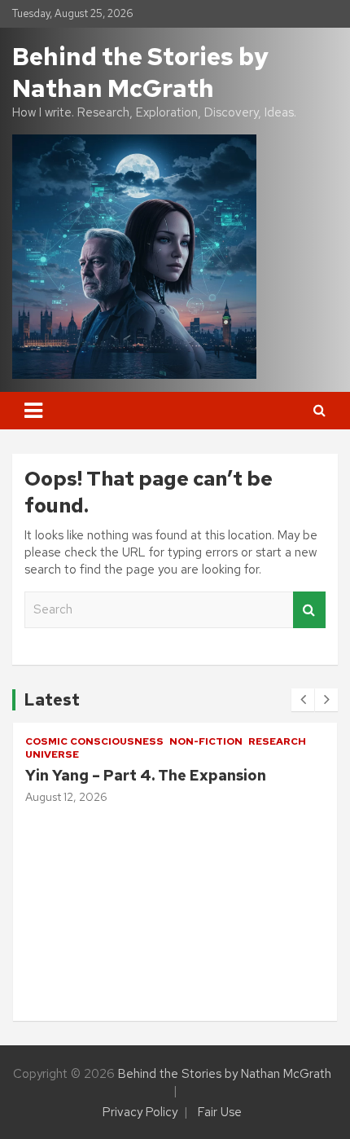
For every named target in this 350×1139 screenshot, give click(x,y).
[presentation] (302, 699)
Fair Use (220, 1112)
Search (309, 609)
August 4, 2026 (103, 978)
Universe (95, 900)
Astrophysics (110, 879)
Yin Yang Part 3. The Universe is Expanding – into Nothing (178, 947)
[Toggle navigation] (33, 410)
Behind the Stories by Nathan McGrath (140, 72)
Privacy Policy (140, 1112)
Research (283, 879)
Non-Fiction (203, 879)
